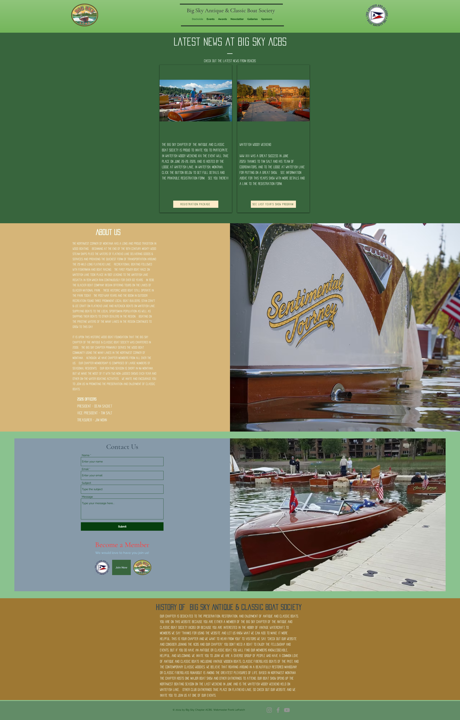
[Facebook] (278, 710)
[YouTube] (286, 710)
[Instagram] (269, 710)
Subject (86, 483)
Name (85, 455)
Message (87, 497)
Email (85, 469)
